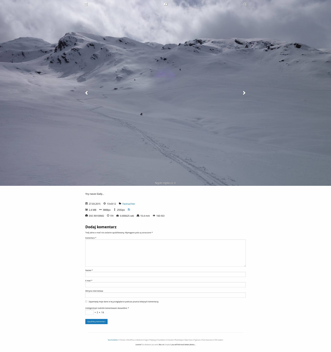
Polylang (153, 340)
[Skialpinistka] (87, 93)
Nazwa (89, 270)
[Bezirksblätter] (165, 4)
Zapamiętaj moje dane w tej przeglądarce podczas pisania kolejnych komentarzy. (124, 301)
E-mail (88, 280)
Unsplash (167, 344)
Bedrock (140, 340)
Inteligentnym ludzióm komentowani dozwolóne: (107, 308)
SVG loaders (218, 340)
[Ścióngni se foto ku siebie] (129, 209)
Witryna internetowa (94, 291)
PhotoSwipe (179, 340)
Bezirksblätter (113, 340)
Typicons (197, 340)
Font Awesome (207, 340)
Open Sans (188, 340)
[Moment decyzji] (244, 93)
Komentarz (90, 238)
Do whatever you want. (150, 344)
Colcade (170, 340)
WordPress (131, 340)
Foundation (161, 340)
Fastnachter (128, 203)
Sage (146, 340)
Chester (122, 340)
